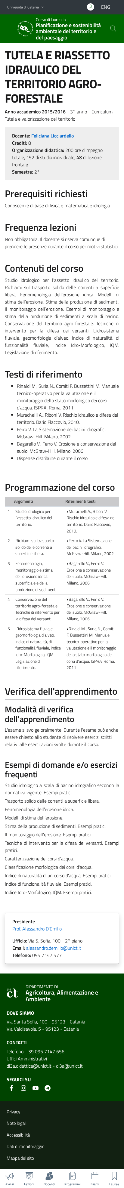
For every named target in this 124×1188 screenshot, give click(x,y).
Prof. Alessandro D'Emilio (37, 928)
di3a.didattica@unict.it (29, 1065)
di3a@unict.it (69, 1065)
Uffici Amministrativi (27, 1058)
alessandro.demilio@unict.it (53, 948)
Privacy (13, 1111)
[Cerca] (113, 28)
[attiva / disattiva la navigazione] (10, 28)
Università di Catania (23, 7)
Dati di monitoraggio (26, 1146)
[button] (42, 7)
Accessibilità (18, 1134)
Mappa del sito (20, 1158)
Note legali (16, 1123)
